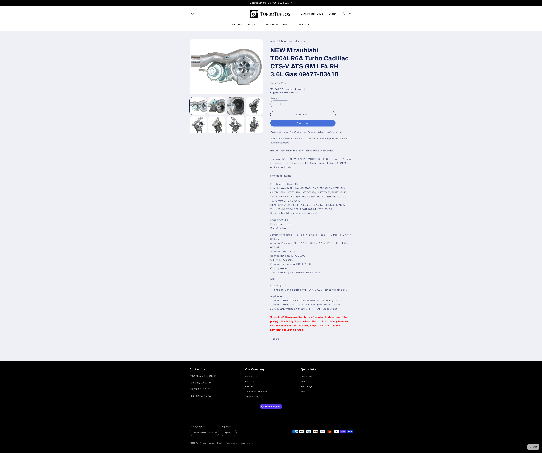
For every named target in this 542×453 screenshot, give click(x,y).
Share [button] (276, 339)
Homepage (306, 376)
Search (304, 381)
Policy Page (307, 387)
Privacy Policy (252, 397)
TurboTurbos (201, 443)
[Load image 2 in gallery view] (216, 106)
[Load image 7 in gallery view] (235, 124)
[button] (193, 14)
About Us (249, 381)
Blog (303, 392)
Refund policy (232, 443)
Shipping (274, 93)
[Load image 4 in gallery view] (254, 106)
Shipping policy (247, 443)
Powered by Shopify (214, 443)
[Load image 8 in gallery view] (254, 124)
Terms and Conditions (256, 392)
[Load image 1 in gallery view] (198, 106)
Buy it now (303, 123)
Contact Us (251, 376)
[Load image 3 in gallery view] (235, 106)
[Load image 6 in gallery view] (216, 124)
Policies (249, 387)
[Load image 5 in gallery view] (198, 124)
